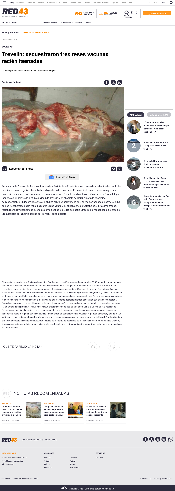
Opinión (47, 461)
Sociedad (7, 46)
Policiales (73, 461)
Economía (48, 468)
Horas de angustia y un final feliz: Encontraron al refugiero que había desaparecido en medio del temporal (157, 202)
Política (47, 464)
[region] (149, 48)
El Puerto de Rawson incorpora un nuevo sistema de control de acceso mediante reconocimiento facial (97, 412)
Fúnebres (99, 458)
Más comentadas (159, 114)
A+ (113, 168)
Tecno (72, 464)
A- (119, 168)
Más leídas (136, 114)
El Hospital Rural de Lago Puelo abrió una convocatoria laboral (66, 23)
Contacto (144, 479)
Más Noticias (75, 468)
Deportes (73, 458)
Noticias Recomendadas (41, 393)
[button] (106, 82)
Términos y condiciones (162, 479)
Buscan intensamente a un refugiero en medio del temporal (156, 145)
